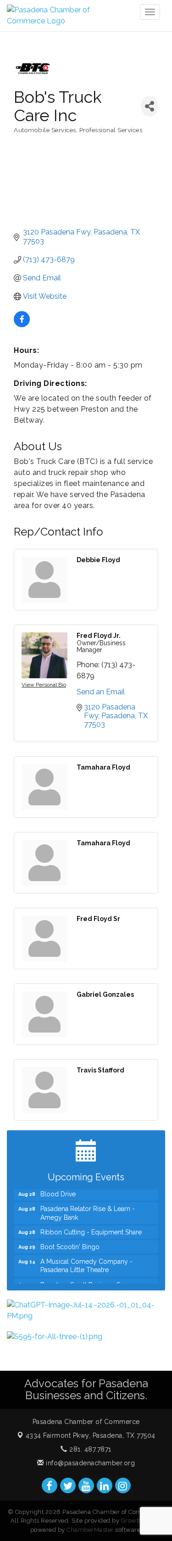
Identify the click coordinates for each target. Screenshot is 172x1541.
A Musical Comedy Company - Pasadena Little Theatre (86, 1262)
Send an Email (101, 691)
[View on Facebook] (22, 324)
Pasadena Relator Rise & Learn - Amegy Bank (87, 1209)
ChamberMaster (90, 1529)
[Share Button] (149, 106)
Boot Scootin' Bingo (70, 1243)
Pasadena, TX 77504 (90, 1435)
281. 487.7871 (89, 1449)
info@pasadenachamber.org (89, 1463)
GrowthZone (139, 1520)
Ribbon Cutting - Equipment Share (91, 1228)
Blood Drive (58, 1190)
